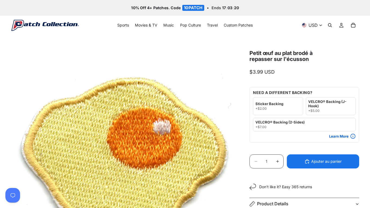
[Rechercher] (330, 25)
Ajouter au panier (326, 161)
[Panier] (353, 25)
